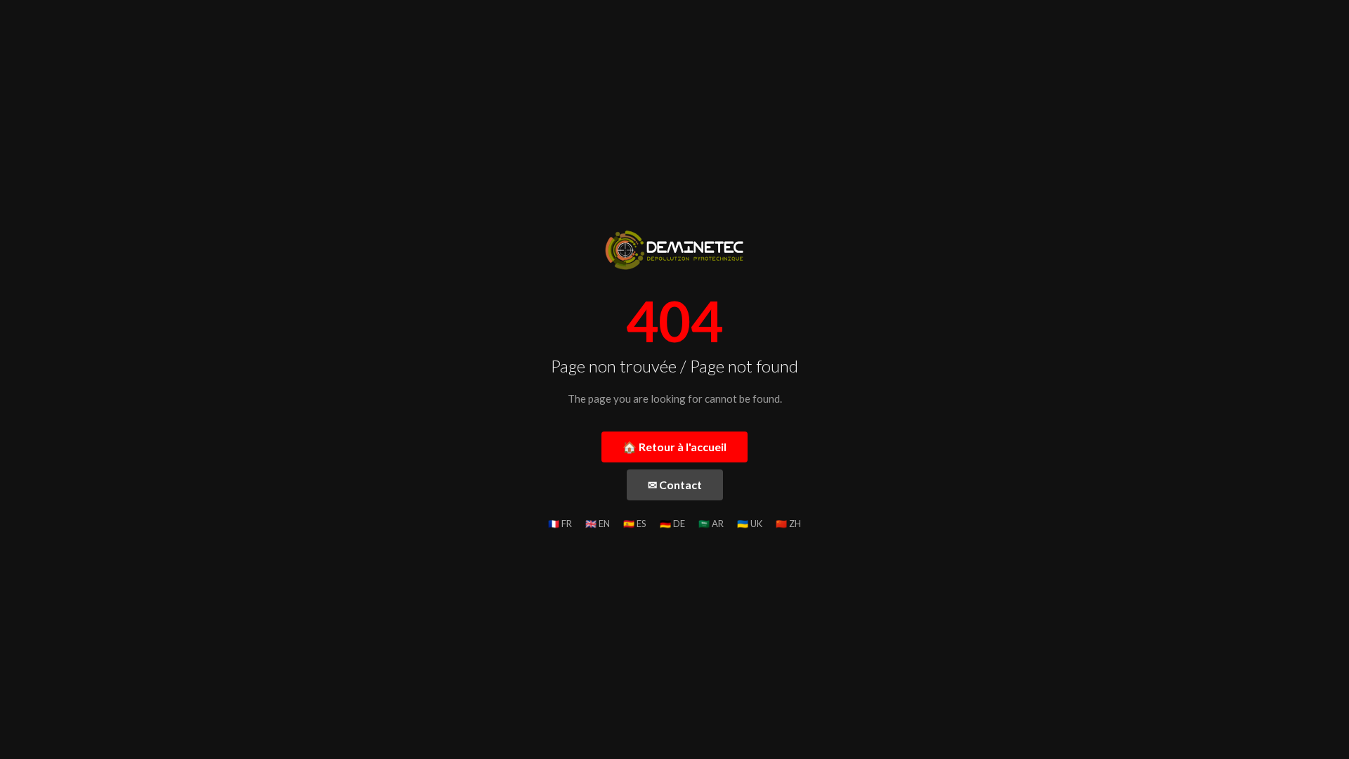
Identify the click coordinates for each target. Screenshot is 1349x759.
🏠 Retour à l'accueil (674, 446)
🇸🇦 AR (711, 523)
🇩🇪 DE (672, 523)
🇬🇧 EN (597, 523)
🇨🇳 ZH (788, 523)
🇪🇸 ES (634, 523)
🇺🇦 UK (749, 523)
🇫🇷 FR (560, 523)
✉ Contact (675, 484)
